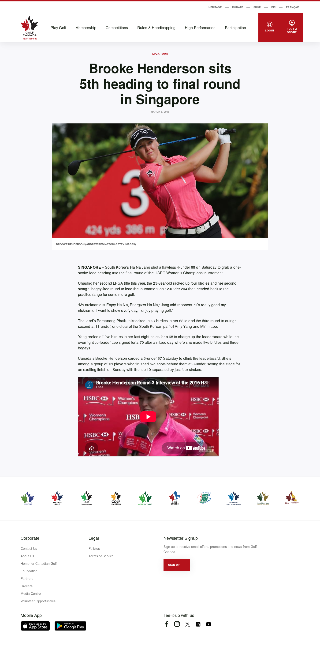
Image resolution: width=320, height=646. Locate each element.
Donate (237, 7)
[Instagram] (177, 624)
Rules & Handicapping (156, 27)
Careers (27, 586)
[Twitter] (187, 624)
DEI (273, 7)
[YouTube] (209, 624)
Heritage (215, 7)
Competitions (117, 27)
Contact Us (29, 548)
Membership (85, 27)
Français (292, 7)
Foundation (29, 571)
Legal (94, 538)
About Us (27, 556)
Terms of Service (101, 556)
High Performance (200, 27)
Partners (27, 578)
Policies (94, 548)
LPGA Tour (160, 53)
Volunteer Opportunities (38, 601)
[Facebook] (166, 624)
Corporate (30, 538)
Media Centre (31, 593)
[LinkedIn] (198, 624)
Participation (235, 27)
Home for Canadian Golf (39, 563)
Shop (257, 7)
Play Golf (58, 27)
